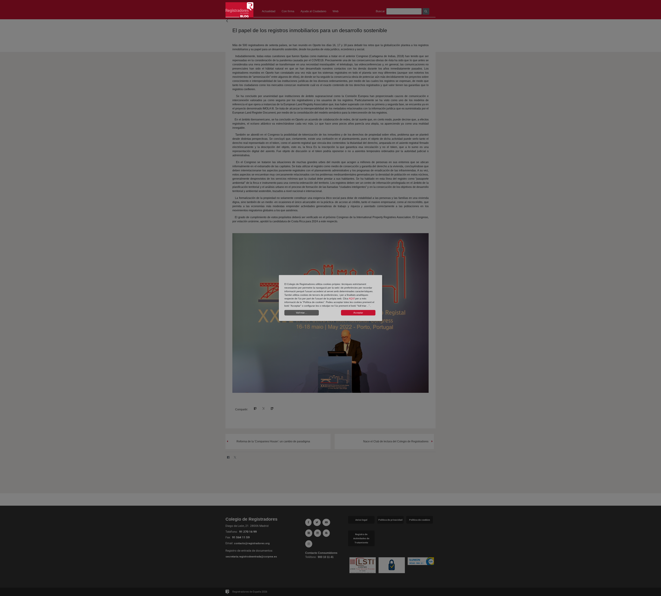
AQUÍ (352, 298)
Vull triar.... (301, 312)
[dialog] (330, 298)
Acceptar (358, 312)
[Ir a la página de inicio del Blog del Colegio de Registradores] (239, 9)
